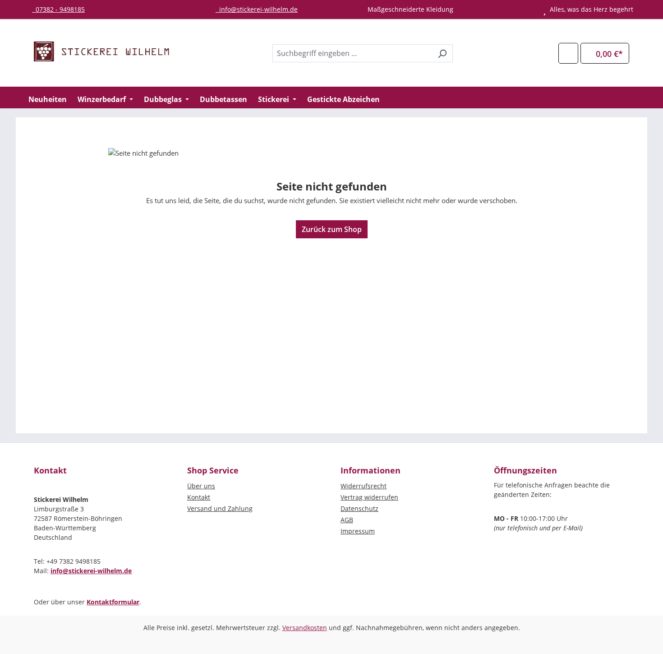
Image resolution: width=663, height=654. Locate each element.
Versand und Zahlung (220, 508)
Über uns (201, 486)
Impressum (358, 531)
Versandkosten (304, 627)
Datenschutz (359, 508)
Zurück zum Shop (332, 229)
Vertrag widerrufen (369, 497)
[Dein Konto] (568, 53)
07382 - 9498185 (58, 9)
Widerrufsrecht (364, 486)
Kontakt (198, 497)
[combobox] (352, 53)
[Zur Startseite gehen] (101, 51)
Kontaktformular (113, 602)
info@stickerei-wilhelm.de (257, 9)
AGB (347, 519)
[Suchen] (442, 53)
